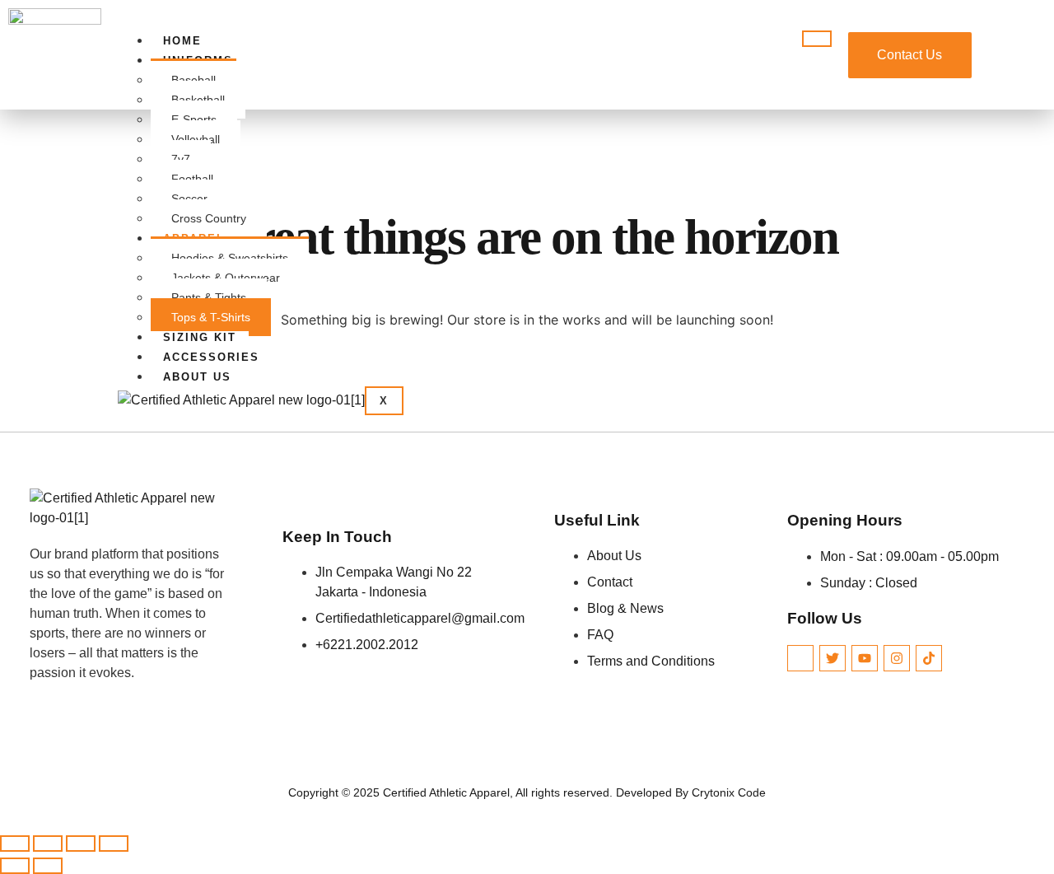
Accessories (211, 357)
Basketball (198, 99)
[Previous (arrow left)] (15, 866)
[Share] (81, 843)
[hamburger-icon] (817, 38)
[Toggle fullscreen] (48, 843)
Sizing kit (199, 337)
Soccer (189, 198)
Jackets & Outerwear (225, 277)
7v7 (180, 159)
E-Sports (194, 119)
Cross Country (208, 218)
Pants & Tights (208, 297)
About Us (197, 377)
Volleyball (195, 139)
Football (192, 178)
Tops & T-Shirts (210, 317)
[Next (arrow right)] (48, 866)
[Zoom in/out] (15, 843)
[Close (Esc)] (113, 843)
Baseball (193, 79)
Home (182, 41)
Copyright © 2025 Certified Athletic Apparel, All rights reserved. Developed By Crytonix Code (527, 792)
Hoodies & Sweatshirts (229, 257)
